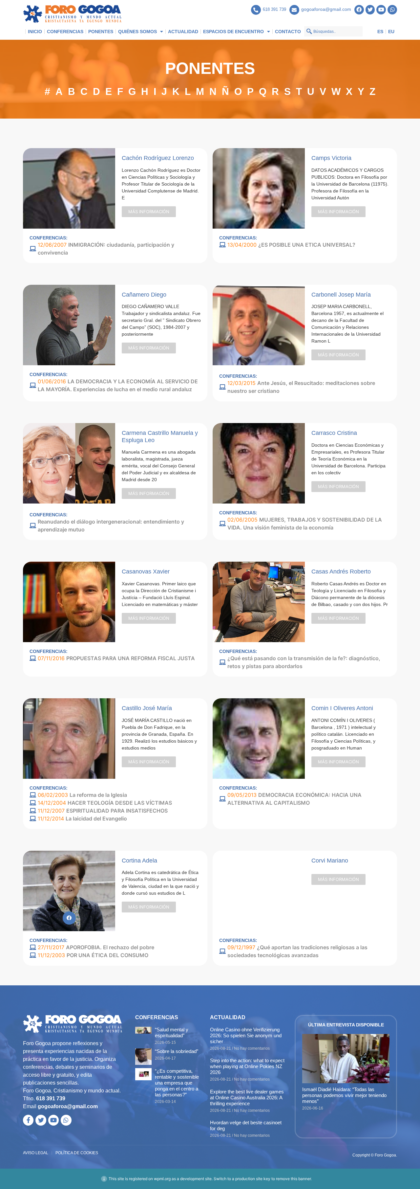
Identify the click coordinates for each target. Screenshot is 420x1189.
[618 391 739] (256, 10)
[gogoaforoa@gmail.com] (294, 10)
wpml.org (162, 1178)
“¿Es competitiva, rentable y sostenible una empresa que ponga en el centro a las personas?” (177, 1082)
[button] (149, 211)
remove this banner (293, 1178)
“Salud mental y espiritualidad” (171, 1032)
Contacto (288, 31)
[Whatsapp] (392, 9)
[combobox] (333, 31)
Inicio (35, 31)
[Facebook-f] (28, 1120)
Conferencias (65, 31)
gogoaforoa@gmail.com (326, 9)
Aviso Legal (35, 1153)
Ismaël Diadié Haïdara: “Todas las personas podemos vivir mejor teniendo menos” (344, 1095)
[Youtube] (381, 9)
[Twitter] (370, 9)
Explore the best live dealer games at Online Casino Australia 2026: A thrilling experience (247, 1097)
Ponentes (100, 31)
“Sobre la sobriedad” (176, 1051)
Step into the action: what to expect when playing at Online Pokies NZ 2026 (247, 1066)
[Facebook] (359, 9)
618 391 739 (274, 9)
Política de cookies (76, 1153)
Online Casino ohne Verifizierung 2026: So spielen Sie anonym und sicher (246, 1035)
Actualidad (183, 31)
